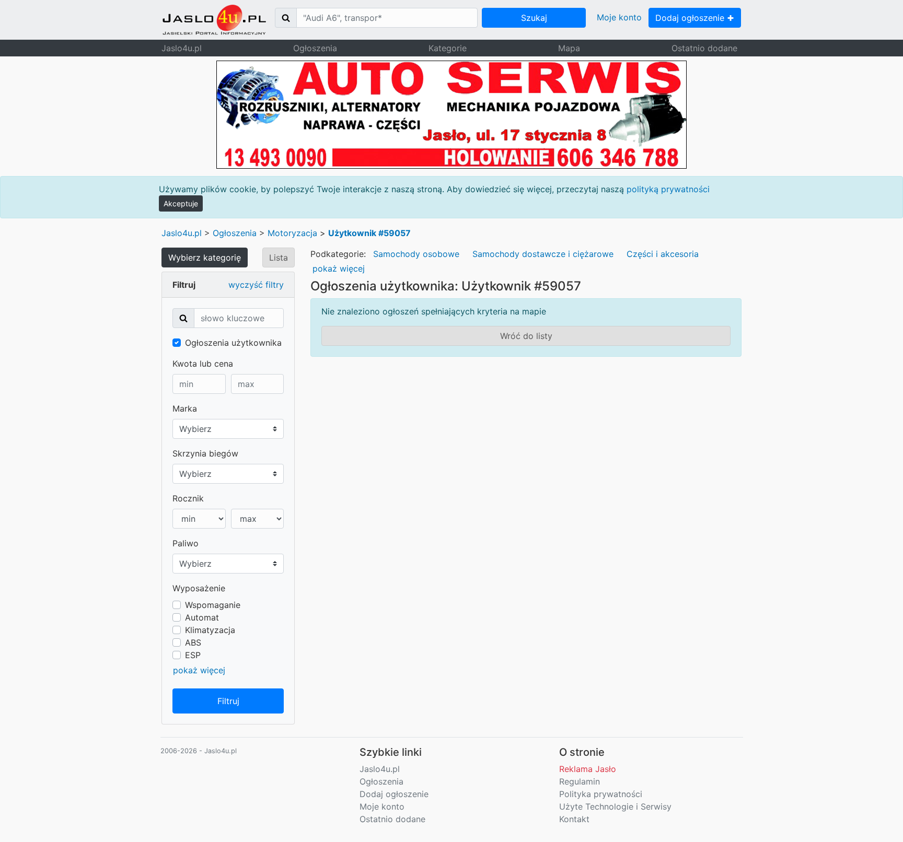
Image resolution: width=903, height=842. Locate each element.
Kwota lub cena (202, 363)
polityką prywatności (668, 189)
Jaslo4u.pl (181, 48)
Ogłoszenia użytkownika (233, 342)
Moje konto (619, 17)
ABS (193, 642)
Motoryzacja (292, 233)
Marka (184, 408)
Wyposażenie (198, 588)
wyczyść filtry (256, 284)
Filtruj (228, 701)
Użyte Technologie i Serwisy (615, 806)
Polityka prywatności (600, 794)
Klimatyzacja (210, 630)
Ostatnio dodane (704, 48)
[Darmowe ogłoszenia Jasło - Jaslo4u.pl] (214, 20)
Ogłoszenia (315, 48)
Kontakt (574, 819)
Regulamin (579, 781)
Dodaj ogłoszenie (691, 18)
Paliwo (185, 543)
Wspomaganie (212, 605)
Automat (202, 617)
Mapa (569, 48)
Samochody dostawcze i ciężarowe (542, 254)
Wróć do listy (526, 336)
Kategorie (448, 48)
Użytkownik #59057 (369, 233)
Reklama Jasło (587, 769)
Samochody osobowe (416, 254)
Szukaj (534, 18)
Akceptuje (181, 203)
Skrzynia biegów (205, 453)
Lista (278, 257)
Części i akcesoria (663, 254)
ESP (193, 655)
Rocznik (188, 498)
